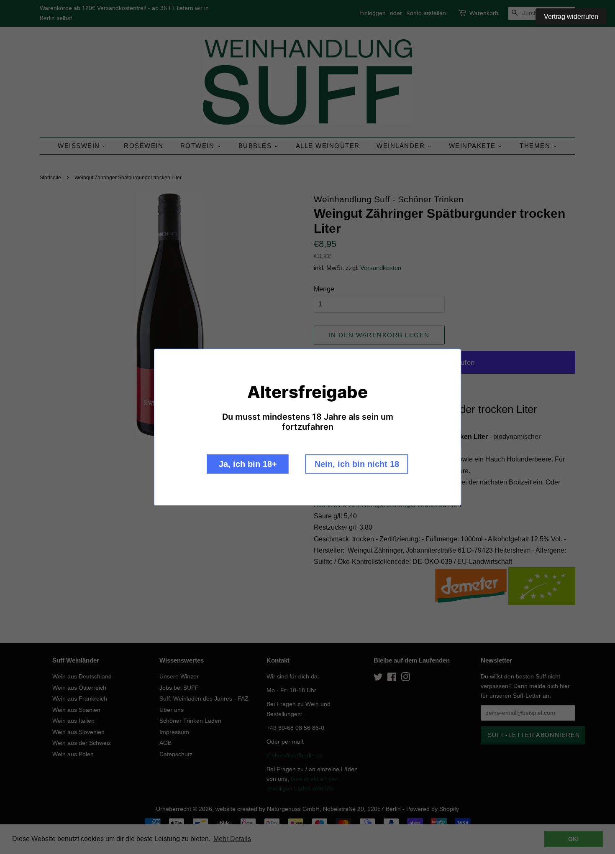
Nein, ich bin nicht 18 (357, 464)
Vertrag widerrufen (571, 16)
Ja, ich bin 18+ (248, 464)
